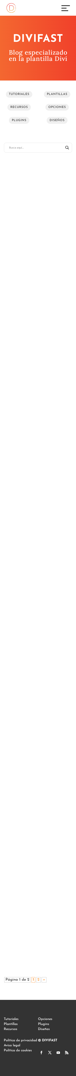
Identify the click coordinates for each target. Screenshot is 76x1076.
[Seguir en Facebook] (41, 1052)
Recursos (19, 107)
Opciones (57, 107)
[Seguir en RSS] (66, 1052)
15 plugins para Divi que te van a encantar (37, 825)
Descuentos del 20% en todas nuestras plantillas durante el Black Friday (35, 741)
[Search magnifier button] (67, 148)
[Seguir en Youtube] (58, 1052)
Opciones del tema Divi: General (34, 650)
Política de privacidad (20, 1040)
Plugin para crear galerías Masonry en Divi (37, 301)
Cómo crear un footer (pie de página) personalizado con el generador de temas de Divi (37, 470)
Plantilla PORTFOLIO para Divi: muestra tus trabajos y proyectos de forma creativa (37, 919)
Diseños (57, 120)
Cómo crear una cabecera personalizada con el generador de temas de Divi (36, 569)
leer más (15, 261)
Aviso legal (12, 1045)
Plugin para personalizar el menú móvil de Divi (38, 219)
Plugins (19, 120)
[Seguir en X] (49, 1052)
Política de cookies (18, 1050)
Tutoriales (19, 94)
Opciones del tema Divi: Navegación (34, 376)
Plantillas (57, 94)
